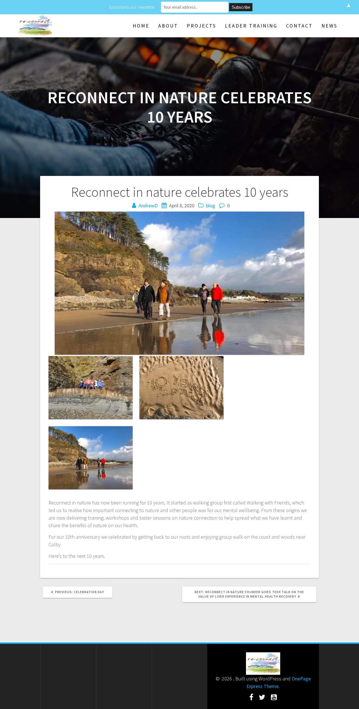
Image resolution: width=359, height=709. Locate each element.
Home (141, 25)
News (329, 25)
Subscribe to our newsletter (132, 7)
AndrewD (148, 205)
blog (210, 205)
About (168, 25)
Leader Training (251, 25)
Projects (201, 25)
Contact (299, 25)
